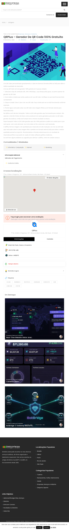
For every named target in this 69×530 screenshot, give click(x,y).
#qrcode (9, 286)
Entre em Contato (9, 504)
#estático (27, 282)
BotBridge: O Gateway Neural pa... (19, 425)
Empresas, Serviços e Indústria (27, 34)
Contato (50, 239)
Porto (39, 458)
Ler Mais (53, 527)
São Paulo (15, 245)
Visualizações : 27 (45, 40)
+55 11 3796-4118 (13, 250)
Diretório (6, 501)
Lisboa (39, 454)
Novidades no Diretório (11, 508)
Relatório (23, 40)
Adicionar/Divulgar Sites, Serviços (14, 498)
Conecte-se (50, 15)
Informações (19, 239)
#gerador (37, 282)
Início (3, 22)
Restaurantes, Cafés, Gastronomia (48, 478)
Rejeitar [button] (46, 527)
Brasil (10, 245)
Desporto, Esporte (42, 488)
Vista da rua (11, 210)
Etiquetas (11, 278)
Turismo (39, 475)
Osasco (21, 245)
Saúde (39, 481)
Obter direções (53, 178)
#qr (54, 282)
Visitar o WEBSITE (13, 255)
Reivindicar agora (13, 271)
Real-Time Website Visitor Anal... (19, 337)
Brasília (39, 451)
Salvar (34, 40)
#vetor (18, 286)
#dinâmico (17, 282)
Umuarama (28, 245)
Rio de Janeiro (41, 461)
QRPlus (34, 230)
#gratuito (46, 282)
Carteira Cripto (12, 381)
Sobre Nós (7, 511)
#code (9, 282)
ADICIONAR (62, 15)
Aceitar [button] (39, 527)
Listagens (11, 22)
